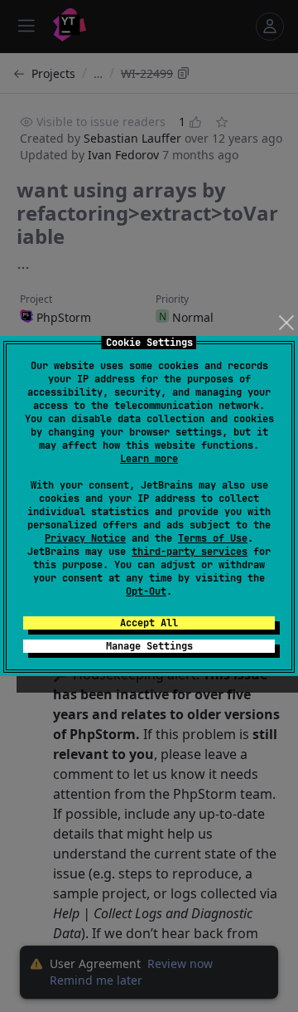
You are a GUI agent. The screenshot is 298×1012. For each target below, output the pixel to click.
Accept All (149, 623)
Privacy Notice (85, 538)
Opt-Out (146, 591)
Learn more (149, 458)
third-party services (190, 551)
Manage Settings (149, 646)
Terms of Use (213, 538)
